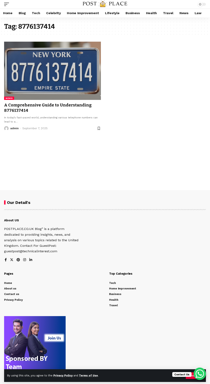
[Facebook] (5, 260)
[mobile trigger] (7, 4)
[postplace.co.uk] (104, 4)
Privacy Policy (63, 375)
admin (14, 128)
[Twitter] (11, 260)
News (9, 98)
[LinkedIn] (31, 260)
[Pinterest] (18, 260)
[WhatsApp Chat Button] (200, 374)
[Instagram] (25, 260)
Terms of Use (88, 375)
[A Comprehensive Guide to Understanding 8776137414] (52, 71)
